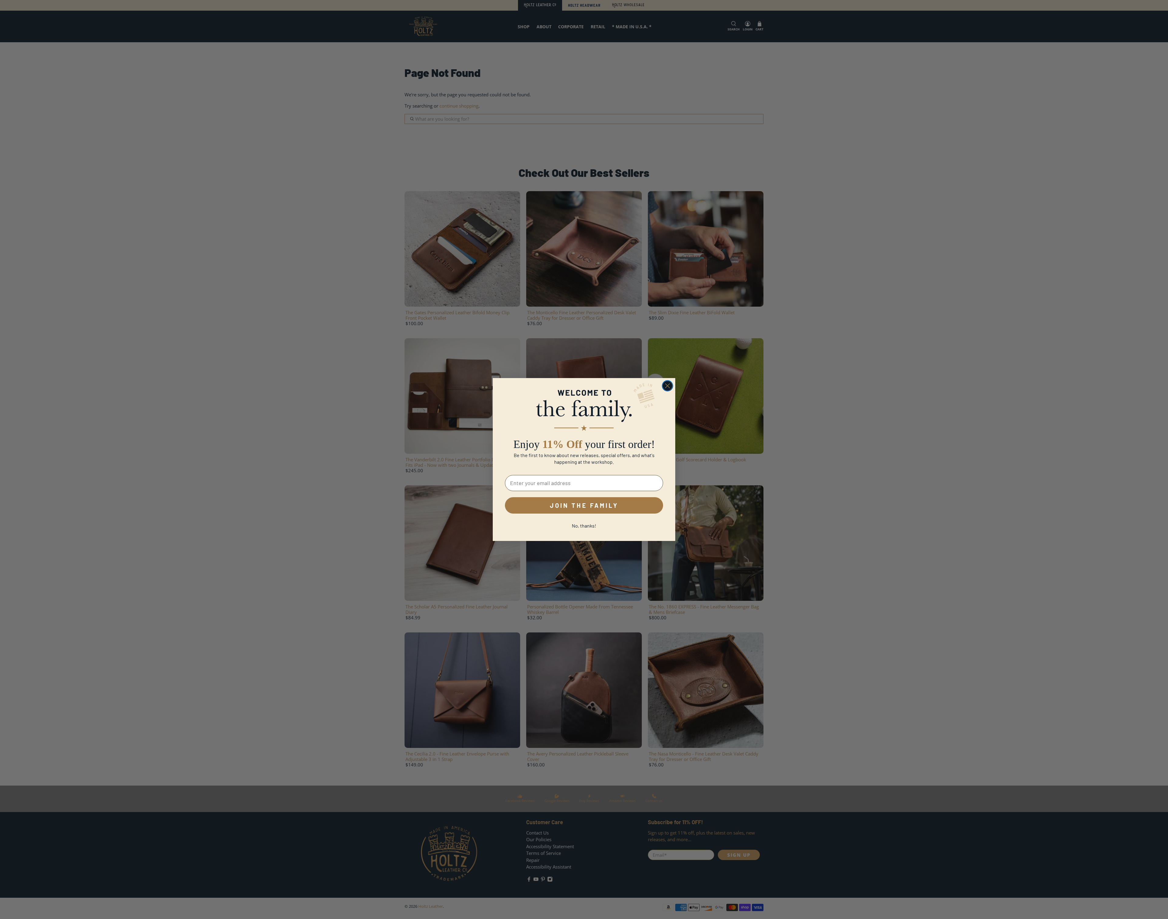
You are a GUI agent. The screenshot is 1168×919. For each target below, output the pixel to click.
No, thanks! (584, 525)
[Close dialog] (667, 385)
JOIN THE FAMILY (584, 505)
